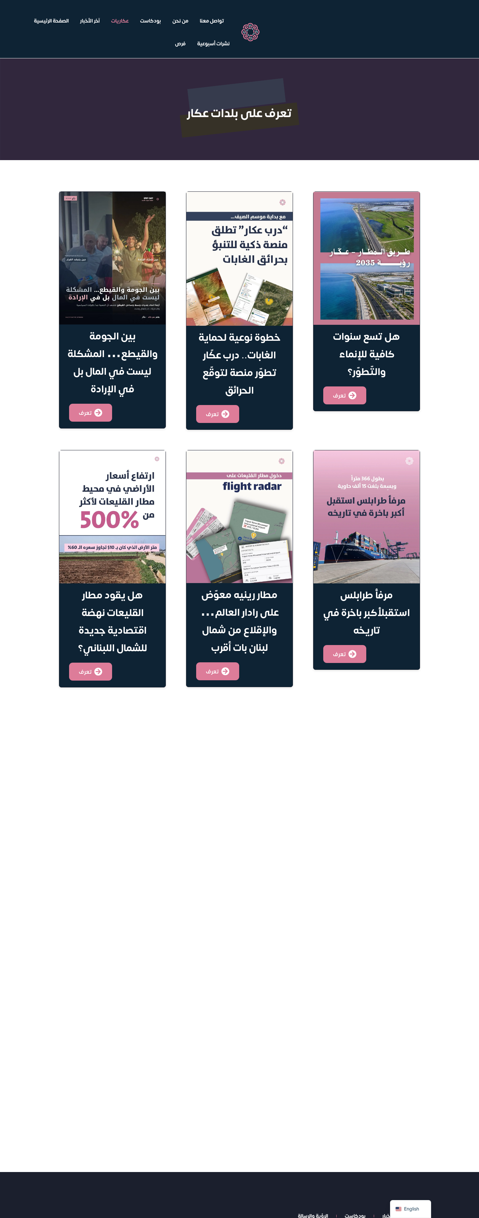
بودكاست (150, 20)
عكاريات (120, 20)
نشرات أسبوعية (213, 43)
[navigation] (410, 1209)
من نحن (180, 20)
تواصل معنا (212, 20)
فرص (180, 43)
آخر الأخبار (90, 20)
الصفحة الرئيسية (51, 20)
